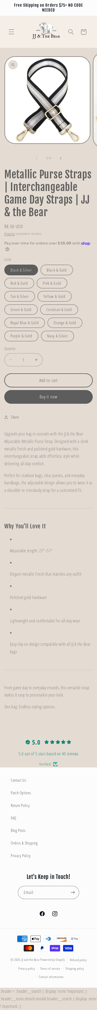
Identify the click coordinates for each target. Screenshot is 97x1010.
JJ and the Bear (31, 960)
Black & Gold (57, 270)
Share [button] (15, 417)
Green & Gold (21, 309)
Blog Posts (18, 830)
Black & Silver (21, 270)
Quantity (9, 348)
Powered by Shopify (52, 960)
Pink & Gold (52, 283)
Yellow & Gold (54, 296)
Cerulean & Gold (59, 309)
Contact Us (18, 780)
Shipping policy (74, 968)
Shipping (9, 234)
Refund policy (78, 960)
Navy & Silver (57, 335)
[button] (11, 32)
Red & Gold (19, 283)
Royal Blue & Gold (25, 322)
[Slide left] (36, 158)
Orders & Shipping (24, 843)
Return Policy (20, 805)
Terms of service (50, 968)
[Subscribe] (73, 892)
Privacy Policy (21, 855)
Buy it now (48, 397)
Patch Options (21, 792)
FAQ (13, 818)
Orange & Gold (65, 322)
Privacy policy (26, 968)
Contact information (51, 977)
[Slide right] (61, 158)
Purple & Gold (22, 335)
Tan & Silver (20, 296)
